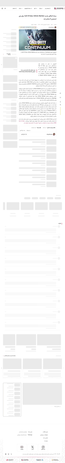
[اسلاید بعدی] (1, 64)
